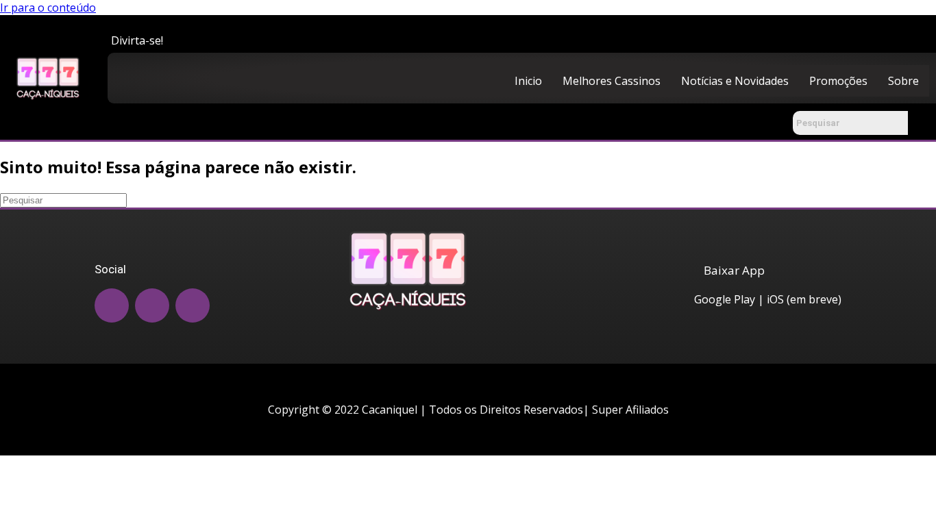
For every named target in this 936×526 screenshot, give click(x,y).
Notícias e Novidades (735, 80)
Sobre (903, 80)
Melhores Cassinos (612, 80)
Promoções (838, 80)
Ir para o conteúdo (48, 7)
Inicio (528, 80)
